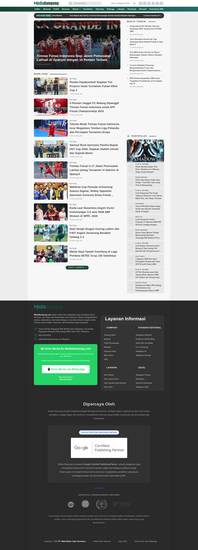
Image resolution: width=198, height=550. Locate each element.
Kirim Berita (109, 375)
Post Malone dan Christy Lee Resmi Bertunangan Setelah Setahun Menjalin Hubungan (90, 16)
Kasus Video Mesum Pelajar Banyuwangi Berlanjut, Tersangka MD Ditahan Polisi (147, 235)
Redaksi (107, 347)
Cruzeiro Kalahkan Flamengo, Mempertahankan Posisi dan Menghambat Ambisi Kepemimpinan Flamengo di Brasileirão (145, 69)
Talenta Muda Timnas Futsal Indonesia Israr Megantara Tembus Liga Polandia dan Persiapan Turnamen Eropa (94, 128)
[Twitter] (153, 3)
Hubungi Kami (110, 351)
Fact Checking (142, 347)
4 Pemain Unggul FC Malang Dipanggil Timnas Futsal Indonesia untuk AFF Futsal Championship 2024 (94, 107)
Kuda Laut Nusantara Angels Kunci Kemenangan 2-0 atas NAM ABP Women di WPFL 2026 (92, 211)
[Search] (70, 3)
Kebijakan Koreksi (143, 355)
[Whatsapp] (149, 3)
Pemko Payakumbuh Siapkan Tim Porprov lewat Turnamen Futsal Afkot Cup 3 (93, 86)
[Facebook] (141, 3)
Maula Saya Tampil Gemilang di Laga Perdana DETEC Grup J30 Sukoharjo (93, 253)
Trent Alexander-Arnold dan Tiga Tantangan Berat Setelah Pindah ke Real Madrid (146, 41)
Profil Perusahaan (111, 343)
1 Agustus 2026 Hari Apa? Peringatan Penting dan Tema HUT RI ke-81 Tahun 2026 (148, 261)
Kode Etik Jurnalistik (144, 343)
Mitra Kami (108, 355)
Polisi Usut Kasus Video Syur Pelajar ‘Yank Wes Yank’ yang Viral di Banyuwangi (148, 182)
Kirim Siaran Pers (111, 379)
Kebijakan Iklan (142, 387)
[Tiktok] (161, 3)
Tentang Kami (110, 335)
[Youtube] (157, 3)
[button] (134, 3)
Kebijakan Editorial (144, 335)
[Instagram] (145, 3)
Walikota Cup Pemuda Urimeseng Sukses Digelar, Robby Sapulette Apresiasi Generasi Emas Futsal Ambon (91, 193)
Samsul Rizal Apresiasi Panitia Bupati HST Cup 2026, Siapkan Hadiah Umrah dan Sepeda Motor (94, 149)
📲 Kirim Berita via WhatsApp (66, 369)
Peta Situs (108, 387)
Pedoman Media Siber (145, 339)
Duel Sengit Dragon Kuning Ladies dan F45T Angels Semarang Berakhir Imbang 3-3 (94, 232)
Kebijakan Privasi (143, 375)
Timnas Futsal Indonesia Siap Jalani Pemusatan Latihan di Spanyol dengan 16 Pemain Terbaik (74, 58)
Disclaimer (140, 379)
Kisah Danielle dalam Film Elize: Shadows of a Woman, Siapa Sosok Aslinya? (147, 169)
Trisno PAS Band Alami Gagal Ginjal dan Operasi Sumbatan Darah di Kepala (148, 208)
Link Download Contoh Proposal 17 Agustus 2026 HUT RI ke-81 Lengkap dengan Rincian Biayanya (148, 223)
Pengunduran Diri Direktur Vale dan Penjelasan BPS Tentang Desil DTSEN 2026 (145, 28)
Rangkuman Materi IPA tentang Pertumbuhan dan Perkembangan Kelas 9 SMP (148, 288)
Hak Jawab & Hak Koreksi (115, 383)
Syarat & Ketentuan (144, 383)
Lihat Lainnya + (77, 267)
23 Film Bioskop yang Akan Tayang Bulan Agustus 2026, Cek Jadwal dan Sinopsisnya (147, 274)
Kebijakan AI (141, 351)
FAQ (106, 359)
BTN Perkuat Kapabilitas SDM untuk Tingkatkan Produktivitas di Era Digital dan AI (146, 81)
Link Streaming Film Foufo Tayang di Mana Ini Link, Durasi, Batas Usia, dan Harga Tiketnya (149, 195)
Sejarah (107, 339)
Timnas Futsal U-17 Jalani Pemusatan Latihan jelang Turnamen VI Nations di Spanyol (94, 170)
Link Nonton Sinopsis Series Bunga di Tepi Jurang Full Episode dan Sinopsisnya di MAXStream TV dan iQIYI (147, 250)
